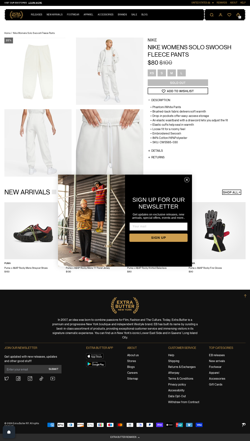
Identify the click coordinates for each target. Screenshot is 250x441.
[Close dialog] (187, 180)
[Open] (9, 432)
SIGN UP (158, 237)
